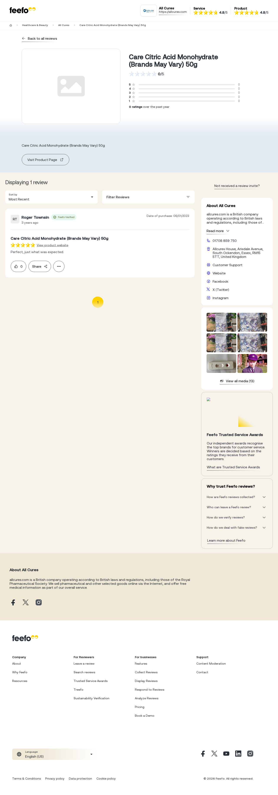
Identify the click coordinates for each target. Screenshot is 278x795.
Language (31, 751)
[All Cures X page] (26, 602)
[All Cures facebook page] (13, 602)
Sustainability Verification (91, 698)
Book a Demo (144, 715)
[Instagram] (250, 754)
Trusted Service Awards (91, 681)
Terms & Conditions (26, 778)
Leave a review (84, 663)
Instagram (220, 298)
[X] (214, 754)
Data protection (80, 778)
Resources (19, 681)
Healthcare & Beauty (35, 25)
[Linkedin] (238, 754)
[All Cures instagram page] (39, 602)
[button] (51, 196)
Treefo (78, 689)
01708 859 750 (225, 241)
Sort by (13, 194)
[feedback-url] (23, 245)
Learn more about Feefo (226, 540)
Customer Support (227, 265)
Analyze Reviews (146, 698)
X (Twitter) (221, 290)
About (16, 663)
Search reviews (84, 672)
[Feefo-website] (23, 10)
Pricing (139, 707)
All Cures (63, 25)
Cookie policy (106, 778)
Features (141, 663)
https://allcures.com (173, 11)
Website (219, 273)
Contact (202, 672)
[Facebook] (202, 754)
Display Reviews (146, 681)
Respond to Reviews (149, 689)
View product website (52, 245)
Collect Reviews (146, 672)
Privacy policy (55, 778)
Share (36, 266)
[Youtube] (226, 754)
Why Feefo (19, 672)
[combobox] (51, 196)
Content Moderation (211, 663)
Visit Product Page (42, 160)
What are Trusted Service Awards (233, 467)
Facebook (220, 281)
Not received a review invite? (237, 186)
